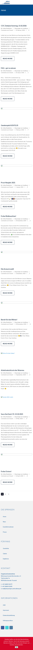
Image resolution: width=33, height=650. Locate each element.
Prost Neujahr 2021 (8, 183)
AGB (4, 605)
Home (4, 516)
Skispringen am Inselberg (21, 28)
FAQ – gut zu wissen (8, 68)
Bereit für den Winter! (9, 320)
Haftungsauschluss (8, 620)
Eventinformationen (8, 527)
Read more (7, 58)
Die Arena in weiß (7, 269)
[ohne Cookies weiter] (31, 643)
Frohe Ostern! (6, 471)
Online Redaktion (7, 28)
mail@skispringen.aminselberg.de (11, 588)
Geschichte (6, 548)
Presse (5, 532)
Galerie (5, 553)
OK (16, 647)
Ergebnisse (6, 558)
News (4, 521)
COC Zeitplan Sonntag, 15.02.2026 (13, 26)
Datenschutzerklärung (9, 615)
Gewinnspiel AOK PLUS (9, 125)
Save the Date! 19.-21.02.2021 (12, 414)
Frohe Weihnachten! (8, 216)
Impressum (6, 610)
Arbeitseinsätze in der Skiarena (12, 370)
